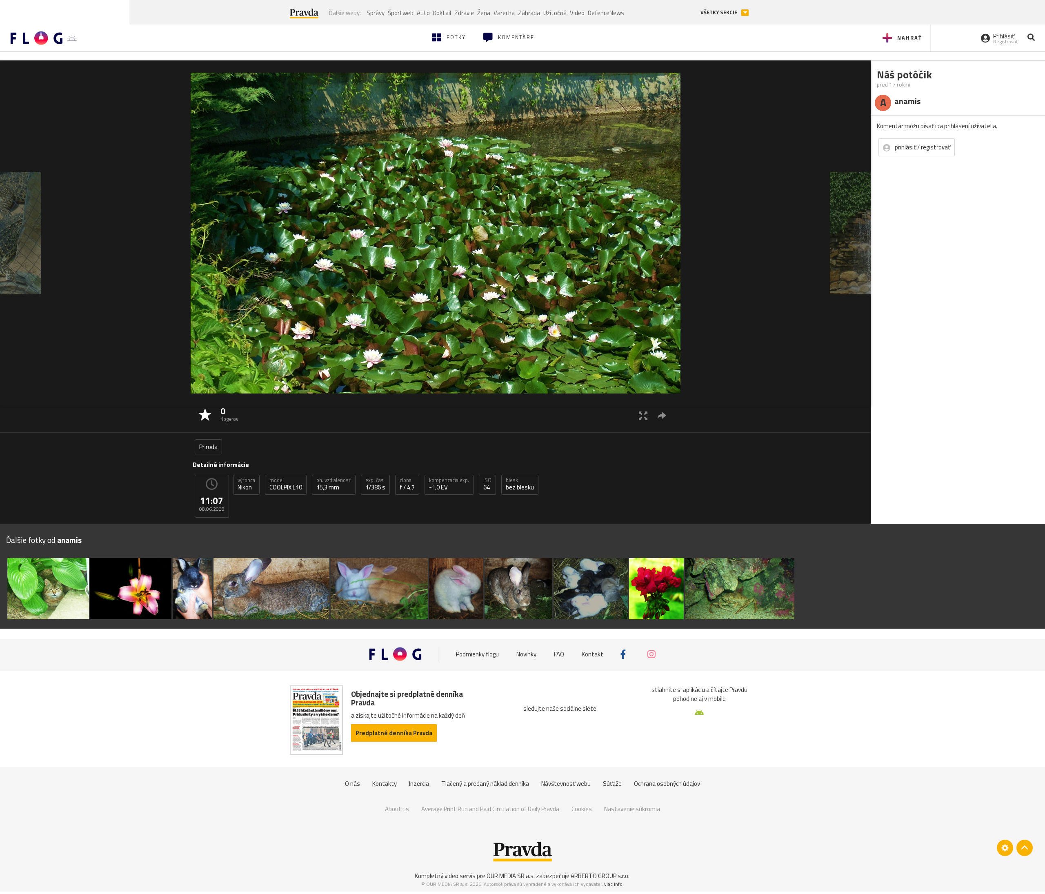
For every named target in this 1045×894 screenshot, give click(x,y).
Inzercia (419, 783)
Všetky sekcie (719, 12)
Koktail (442, 13)
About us (397, 809)
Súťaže (612, 783)
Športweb (401, 13)
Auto (423, 13)
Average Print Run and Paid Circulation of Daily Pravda (490, 809)
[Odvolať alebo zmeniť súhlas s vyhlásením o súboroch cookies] (1005, 848)
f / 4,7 (407, 484)
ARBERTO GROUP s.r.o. (600, 876)
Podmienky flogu (477, 654)
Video (577, 13)
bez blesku (520, 484)
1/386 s (375, 484)
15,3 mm (333, 484)
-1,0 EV (449, 484)
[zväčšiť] (643, 415)
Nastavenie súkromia (632, 809)
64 (487, 484)
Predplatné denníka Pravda (394, 733)
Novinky (526, 654)
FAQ (559, 654)
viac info (613, 884)
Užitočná (555, 13)
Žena (483, 13)
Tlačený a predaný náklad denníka (485, 783)
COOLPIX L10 (285, 484)
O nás (352, 783)
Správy (376, 13)
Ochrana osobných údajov (667, 783)
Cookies (581, 809)
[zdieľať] (662, 415)
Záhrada (529, 13)
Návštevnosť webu (566, 783)
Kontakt (592, 654)
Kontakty (384, 783)
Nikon (246, 484)
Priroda (208, 446)
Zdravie (464, 13)
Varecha (504, 13)
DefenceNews (606, 13)
